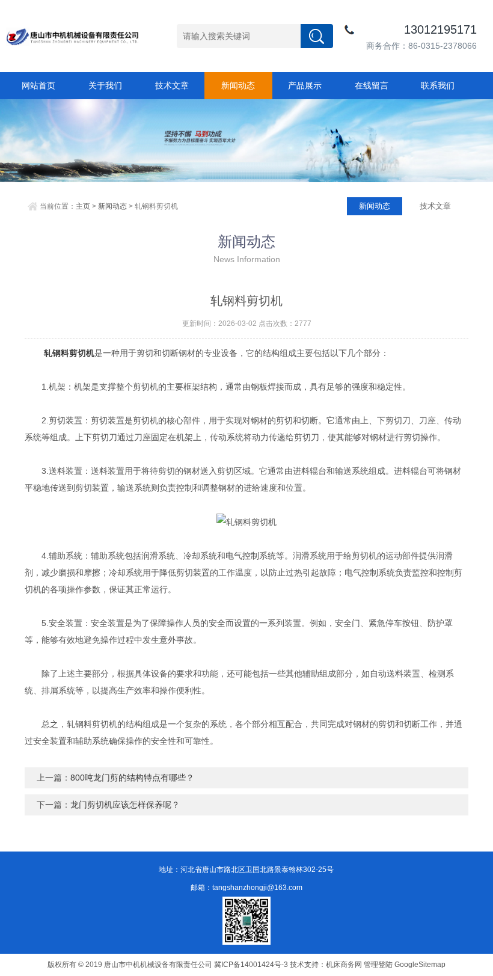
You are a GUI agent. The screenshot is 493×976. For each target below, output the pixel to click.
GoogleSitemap (420, 964)
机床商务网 (344, 964)
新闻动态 (238, 85)
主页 (83, 206)
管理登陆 (378, 964)
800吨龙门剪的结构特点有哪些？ (132, 777)
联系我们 (438, 85)
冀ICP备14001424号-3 (251, 964)
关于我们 (105, 85)
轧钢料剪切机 (69, 353)
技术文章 (172, 85)
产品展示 (305, 85)
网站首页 (38, 85)
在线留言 (371, 85)
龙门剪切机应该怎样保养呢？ (125, 804)
